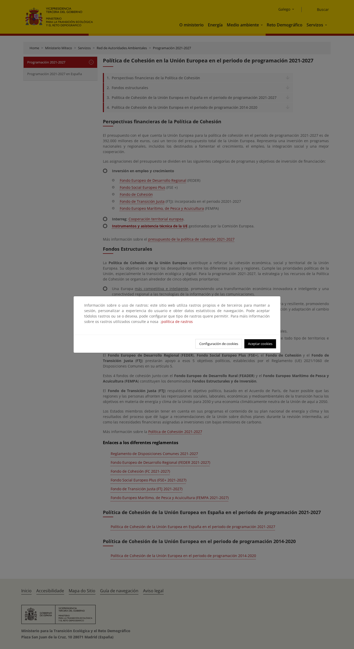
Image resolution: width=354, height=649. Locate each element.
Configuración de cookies (218, 343)
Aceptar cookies (260, 343)
